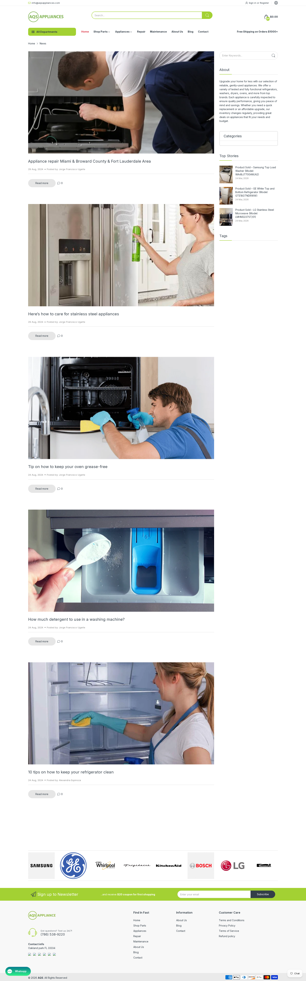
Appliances (139, 930)
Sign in (253, 2)
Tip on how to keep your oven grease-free (67, 466)
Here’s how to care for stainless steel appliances (73, 314)
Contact (137, 957)
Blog (136, 952)
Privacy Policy (227, 925)
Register (264, 2)
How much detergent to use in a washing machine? (76, 619)
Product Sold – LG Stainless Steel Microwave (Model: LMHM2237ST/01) (254, 213)
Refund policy (227, 936)
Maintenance (140, 941)
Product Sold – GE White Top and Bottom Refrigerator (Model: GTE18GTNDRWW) (254, 192)
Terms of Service (229, 930)
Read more (41, 183)
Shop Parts (139, 925)
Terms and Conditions (231, 920)
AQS (40, 977)
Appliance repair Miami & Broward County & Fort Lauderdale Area (89, 161)
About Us (138, 946)
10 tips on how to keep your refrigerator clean (71, 772)
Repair (137, 936)
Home (136, 920)
